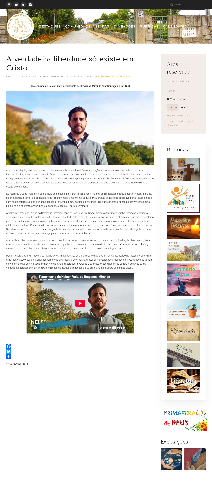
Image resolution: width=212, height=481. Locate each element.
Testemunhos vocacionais (113, 76)
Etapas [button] (102, 26)
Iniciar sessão (180, 107)
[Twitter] (80, 351)
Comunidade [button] (78, 26)
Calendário (175, 26)
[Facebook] (80, 346)
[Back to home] (20, 26)
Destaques (50, 26)
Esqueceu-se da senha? (179, 115)
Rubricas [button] (149, 26)
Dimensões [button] (124, 26)
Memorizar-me (177, 99)
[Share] (80, 356)
